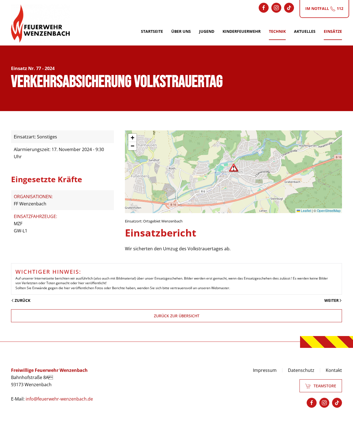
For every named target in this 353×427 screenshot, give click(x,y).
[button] (234, 167)
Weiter (331, 300)
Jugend (206, 31)
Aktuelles (304, 31)
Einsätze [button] (333, 31)
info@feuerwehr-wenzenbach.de (59, 399)
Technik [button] (277, 31)
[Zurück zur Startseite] (40, 23)
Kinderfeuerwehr (242, 31)
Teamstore (325, 385)
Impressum (265, 370)
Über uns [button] (181, 31)
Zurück (22, 300)
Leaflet (305, 210)
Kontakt (334, 370)
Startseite (152, 31)
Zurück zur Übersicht (176, 315)
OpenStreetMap (329, 210)
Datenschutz (301, 370)
